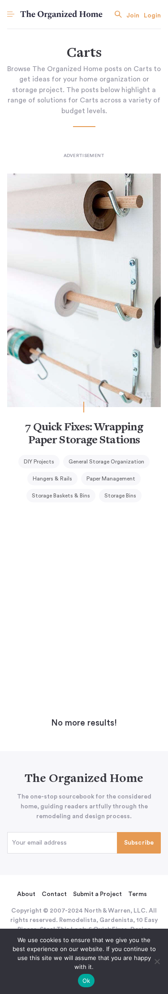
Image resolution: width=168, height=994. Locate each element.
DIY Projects (39, 461)
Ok (86, 980)
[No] (156, 961)
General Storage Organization (106, 461)
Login (152, 16)
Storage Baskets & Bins (61, 495)
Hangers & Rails (52, 478)
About (26, 894)
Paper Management (110, 478)
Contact (54, 894)
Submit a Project (97, 894)
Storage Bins (120, 495)
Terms (137, 894)
